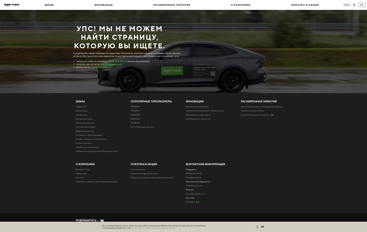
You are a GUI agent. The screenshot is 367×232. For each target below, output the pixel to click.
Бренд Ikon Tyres (83, 169)
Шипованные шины (84, 119)
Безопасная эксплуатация (197, 107)
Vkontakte (190, 202)
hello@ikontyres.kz (194, 178)
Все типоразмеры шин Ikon (142, 127)
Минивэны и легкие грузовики (89, 135)
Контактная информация (205, 164)
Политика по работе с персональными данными (96, 182)
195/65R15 (135, 111)
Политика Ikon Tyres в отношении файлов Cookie (153, 228)
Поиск (347, 5)
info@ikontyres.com (194, 186)
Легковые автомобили (85, 127)
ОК (262, 227)
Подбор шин (81, 107)
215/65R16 (135, 123)
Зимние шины (82, 115)
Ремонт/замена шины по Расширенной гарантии (262, 107)
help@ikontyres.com (110, 64)
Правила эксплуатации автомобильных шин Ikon (97, 151)
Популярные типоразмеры (151, 101)
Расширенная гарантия (171, 5)
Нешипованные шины (85, 123)
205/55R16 (135, 115)
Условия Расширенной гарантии (255, 115)
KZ (362, 5)
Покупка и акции (305, 5)
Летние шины (81, 111)
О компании (241, 5)
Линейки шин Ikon (84, 143)
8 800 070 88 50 (117, 61)
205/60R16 (135, 119)
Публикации (81, 173)
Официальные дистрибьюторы (144, 173)
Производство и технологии (198, 119)
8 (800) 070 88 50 (194, 173)
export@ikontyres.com (195, 194)
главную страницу (100, 67)
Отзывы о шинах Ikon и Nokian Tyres (91, 139)
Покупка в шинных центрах (252, 111)
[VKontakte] (102, 221)
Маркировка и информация (198, 115)
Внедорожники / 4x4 (85, 131)
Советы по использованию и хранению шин (205, 111)
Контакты (80, 178)
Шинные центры (138, 169)
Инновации (103, 5)
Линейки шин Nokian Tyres (87, 147)
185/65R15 (135, 107)
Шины (49, 5)
